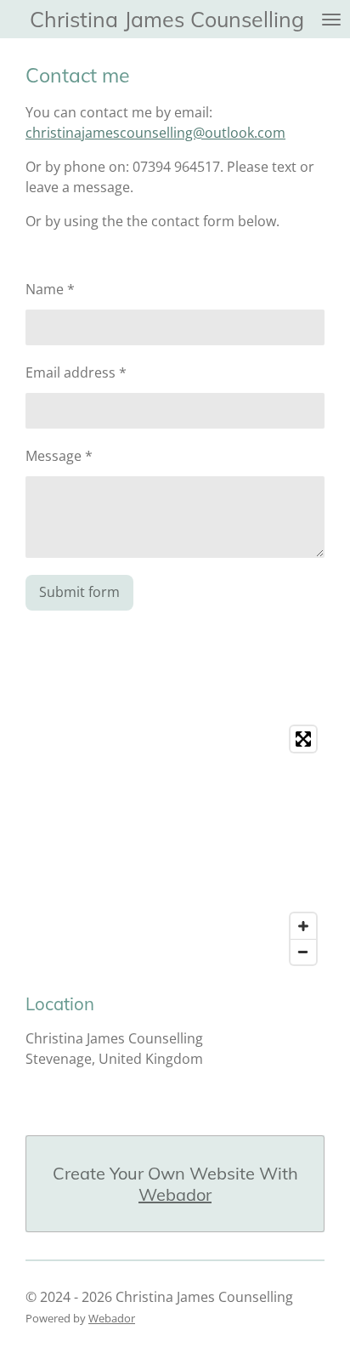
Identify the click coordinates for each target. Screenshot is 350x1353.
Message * (59, 455)
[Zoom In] (303, 926)
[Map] (175, 845)
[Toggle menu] (331, 19)
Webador (175, 1194)
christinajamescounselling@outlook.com (155, 132)
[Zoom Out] (303, 951)
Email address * (76, 372)
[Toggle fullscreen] (303, 739)
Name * (50, 289)
